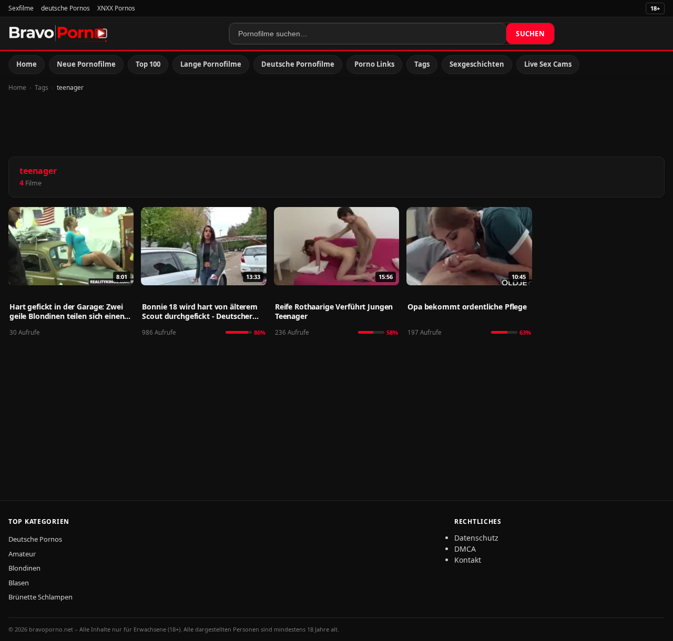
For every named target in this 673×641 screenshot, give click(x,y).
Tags (422, 64)
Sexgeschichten (477, 64)
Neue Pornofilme (86, 64)
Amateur (22, 554)
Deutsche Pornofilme (297, 64)
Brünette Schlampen (40, 597)
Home (26, 64)
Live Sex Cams (548, 64)
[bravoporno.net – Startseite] (58, 33)
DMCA (465, 549)
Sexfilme (21, 8)
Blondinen (24, 568)
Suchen (530, 33)
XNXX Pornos (116, 8)
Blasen (18, 582)
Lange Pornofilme (210, 64)
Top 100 (148, 64)
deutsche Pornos (65, 8)
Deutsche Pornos (35, 539)
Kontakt (467, 560)
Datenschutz (476, 538)
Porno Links (374, 64)
